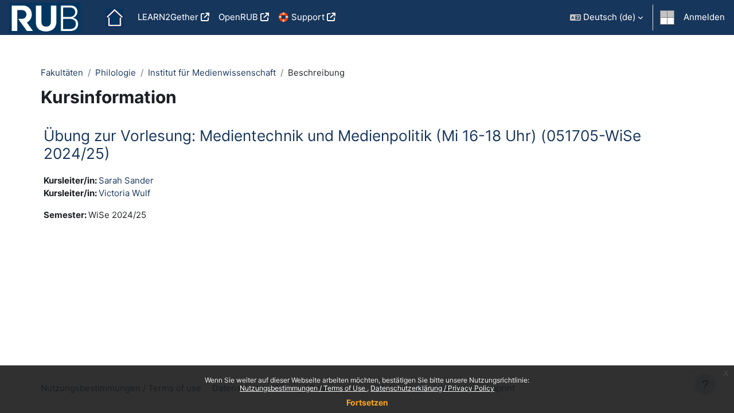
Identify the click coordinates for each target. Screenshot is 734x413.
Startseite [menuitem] (114, 18)
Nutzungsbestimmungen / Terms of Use (303, 388)
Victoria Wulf (124, 193)
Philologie (115, 72)
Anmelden (704, 16)
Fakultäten (62, 72)
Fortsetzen (367, 402)
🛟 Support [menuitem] (301, 16)
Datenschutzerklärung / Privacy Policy (432, 388)
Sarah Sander (126, 180)
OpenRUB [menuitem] (238, 16)
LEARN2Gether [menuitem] (168, 16)
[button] (606, 17)
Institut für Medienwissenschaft (212, 72)
